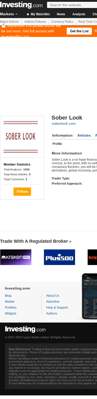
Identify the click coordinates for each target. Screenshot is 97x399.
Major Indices (9, 22)
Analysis (78, 14)
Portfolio (11, 307)
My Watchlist (40, 14)
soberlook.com (64, 123)
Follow (22, 191)
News (61, 14)
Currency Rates (62, 22)
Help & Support (57, 307)
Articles (84, 135)
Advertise (52, 301)
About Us (52, 296)
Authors (51, 313)
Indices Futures (35, 22)
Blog (8, 296)
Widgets (10, 313)
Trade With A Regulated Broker (34, 241)
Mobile (9, 301)
